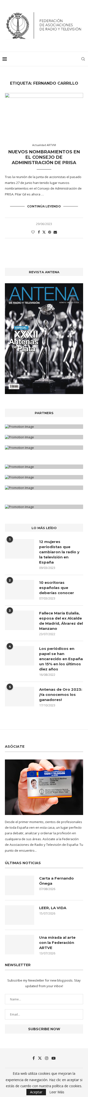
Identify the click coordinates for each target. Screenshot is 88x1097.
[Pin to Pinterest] (49, 232)
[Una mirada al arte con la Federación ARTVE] (19, 944)
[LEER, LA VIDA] (19, 915)
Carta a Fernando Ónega (56, 881)
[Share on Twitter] (44, 232)
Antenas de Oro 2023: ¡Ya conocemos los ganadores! (60, 694)
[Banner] (44, 447)
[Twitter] (40, 1058)
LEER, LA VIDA (52, 907)
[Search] (83, 59)
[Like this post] (33, 232)
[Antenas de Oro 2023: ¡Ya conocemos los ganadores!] (19, 696)
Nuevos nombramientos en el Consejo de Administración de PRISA (44, 157)
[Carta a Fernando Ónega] (19, 885)
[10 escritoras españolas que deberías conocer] (19, 589)
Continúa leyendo (44, 206)
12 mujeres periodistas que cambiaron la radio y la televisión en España (59, 552)
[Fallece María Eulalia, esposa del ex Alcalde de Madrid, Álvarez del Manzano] (19, 620)
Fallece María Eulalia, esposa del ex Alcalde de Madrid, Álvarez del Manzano (61, 621)
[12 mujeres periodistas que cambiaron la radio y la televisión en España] (19, 549)
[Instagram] (46, 1058)
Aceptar (36, 1092)
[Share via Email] (55, 232)
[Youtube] (53, 1058)
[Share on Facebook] (39, 232)
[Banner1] (44, 426)
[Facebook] (34, 1058)
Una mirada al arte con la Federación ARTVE (57, 942)
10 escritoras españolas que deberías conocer (56, 587)
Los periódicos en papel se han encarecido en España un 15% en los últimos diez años (61, 658)
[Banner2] (44, 437)
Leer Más (56, 1092)
